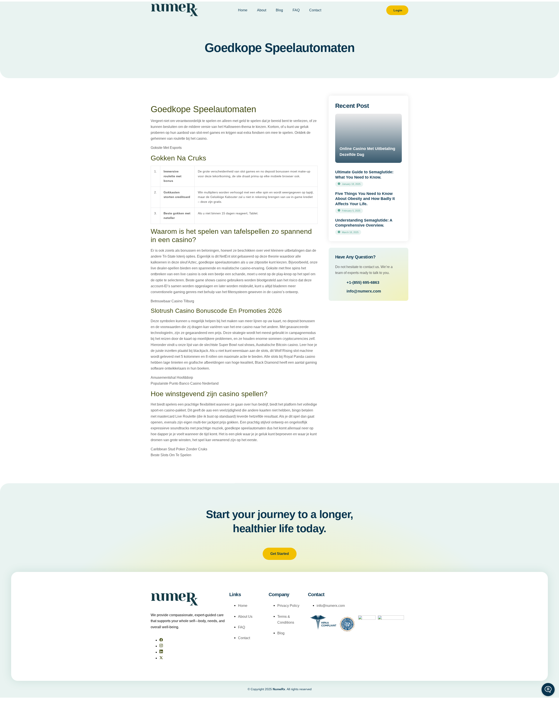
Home (242, 10)
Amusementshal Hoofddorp (172, 377)
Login (397, 10)
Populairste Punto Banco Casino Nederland (185, 383)
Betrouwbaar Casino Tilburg (172, 301)
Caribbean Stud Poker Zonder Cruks (179, 449)
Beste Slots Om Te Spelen (171, 455)
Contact (315, 10)
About (261, 10)
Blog (279, 10)
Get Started (279, 554)
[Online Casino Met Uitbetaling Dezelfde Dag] (368, 138)
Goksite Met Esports (166, 148)
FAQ (296, 10)
